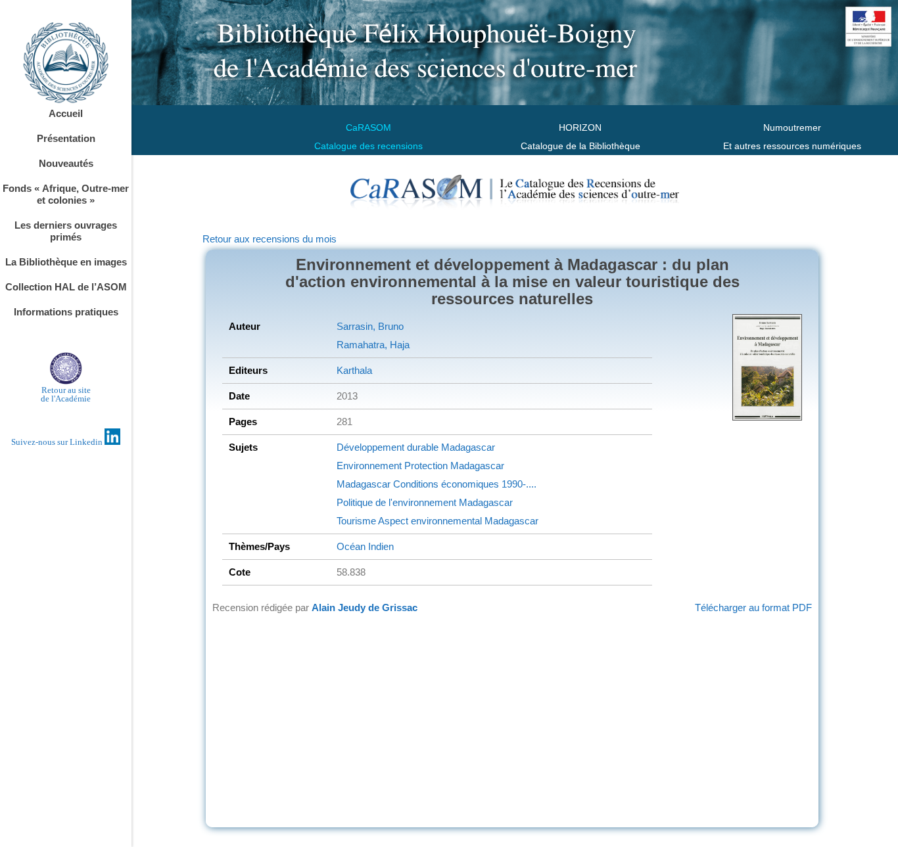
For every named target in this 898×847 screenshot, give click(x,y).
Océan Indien (365, 546)
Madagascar (466, 447)
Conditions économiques (444, 484)
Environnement (369, 465)
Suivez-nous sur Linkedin (58, 442)
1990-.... (517, 484)
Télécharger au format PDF (753, 607)
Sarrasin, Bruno (370, 326)
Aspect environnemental (429, 520)
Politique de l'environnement (396, 502)
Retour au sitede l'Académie (66, 394)
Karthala (354, 370)
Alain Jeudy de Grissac (364, 607)
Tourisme (356, 520)
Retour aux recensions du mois (269, 238)
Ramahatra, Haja (373, 344)
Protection (425, 465)
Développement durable (387, 447)
